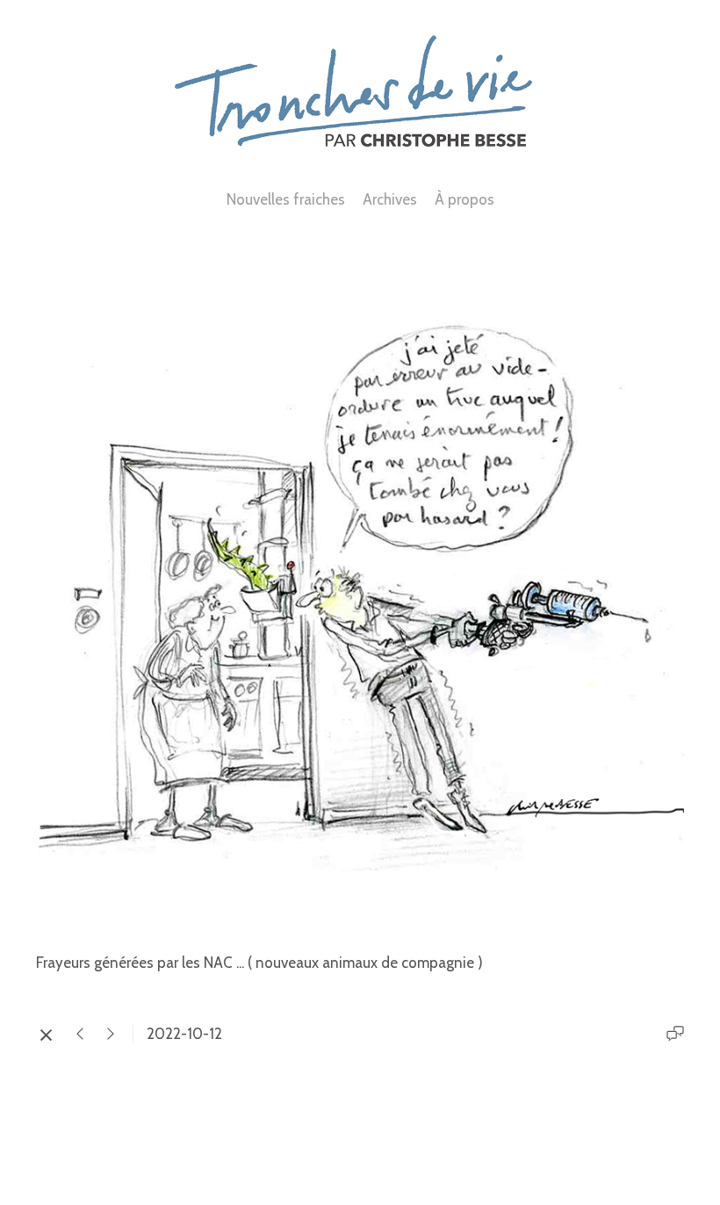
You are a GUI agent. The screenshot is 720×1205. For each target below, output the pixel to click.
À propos (464, 199)
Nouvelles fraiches (286, 199)
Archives (390, 199)
